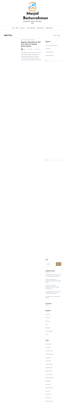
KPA (17, 28)
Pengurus (22, 28)
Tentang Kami (40, 28)
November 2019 (49, 387)
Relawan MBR (49, 331)
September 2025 (50, 354)
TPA (13, 28)
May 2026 (48, 347)
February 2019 (49, 401)
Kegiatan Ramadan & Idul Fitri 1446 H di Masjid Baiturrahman (30, 44)
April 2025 (48, 361)
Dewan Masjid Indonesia (51, 45)
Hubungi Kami (49, 28)
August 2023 (49, 371)
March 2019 (48, 397)
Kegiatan (28, 39)
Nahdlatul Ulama (50, 55)
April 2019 (48, 394)
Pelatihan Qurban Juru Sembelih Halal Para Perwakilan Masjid (53, 281)
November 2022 (49, 377)
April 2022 (48, 381)
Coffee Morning (31, 28)
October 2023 (49, 367)
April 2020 (48, 384)
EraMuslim (48, 48)
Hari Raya (23, 39)
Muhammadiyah (49, 52)
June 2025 (48, 357)
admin (24, 49)
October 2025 (49, 350)
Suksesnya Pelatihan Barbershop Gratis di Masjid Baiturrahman (52, 287)
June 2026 (48, 344)
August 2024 (49, 364)
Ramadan (33, 39)
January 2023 (49, 374)
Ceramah (48, 314)
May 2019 (48, 391)
